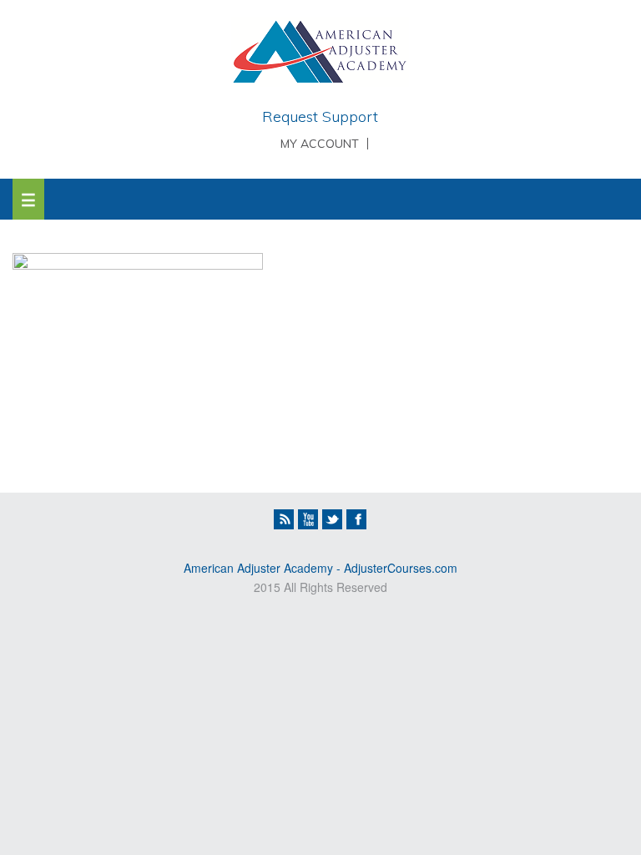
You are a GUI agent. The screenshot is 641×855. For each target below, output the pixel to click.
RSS (284, 519)
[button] (28, 199)
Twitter (332, 519)
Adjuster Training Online (320, 54)
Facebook (356, 519)
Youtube (308, 519)
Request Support (320, 116)
